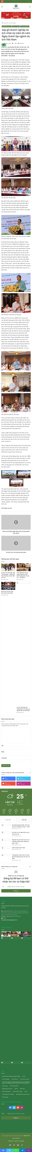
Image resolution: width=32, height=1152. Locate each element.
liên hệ (16, 1088)
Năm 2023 (22, 1088)
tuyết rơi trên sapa (6, 1091)
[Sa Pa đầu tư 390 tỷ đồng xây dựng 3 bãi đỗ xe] (26, 1064)
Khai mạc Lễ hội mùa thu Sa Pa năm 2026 (7, 592)
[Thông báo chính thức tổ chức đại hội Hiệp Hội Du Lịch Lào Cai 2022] (6, 857)
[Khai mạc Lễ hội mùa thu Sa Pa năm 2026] (8, 586)
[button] (3, 44)
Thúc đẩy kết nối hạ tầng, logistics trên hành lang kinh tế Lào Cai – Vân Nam (23, 575)
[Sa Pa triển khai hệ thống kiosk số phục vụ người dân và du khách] (24, 644)
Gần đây (24, 820)
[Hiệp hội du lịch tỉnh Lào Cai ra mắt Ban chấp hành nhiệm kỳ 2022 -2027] (6, 842)
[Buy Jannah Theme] (16, 15)
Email (2, 751)
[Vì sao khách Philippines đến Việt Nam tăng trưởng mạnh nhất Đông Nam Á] (6, 1064)
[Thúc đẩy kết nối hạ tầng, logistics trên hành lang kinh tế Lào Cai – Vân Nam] (24, 567)
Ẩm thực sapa (5, 1097)
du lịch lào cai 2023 (24, 1079)
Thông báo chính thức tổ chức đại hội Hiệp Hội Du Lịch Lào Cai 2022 (21, 856)
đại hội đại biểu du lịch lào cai (23, 1094)
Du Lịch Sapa (12, 23)
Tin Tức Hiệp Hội (25, 26)
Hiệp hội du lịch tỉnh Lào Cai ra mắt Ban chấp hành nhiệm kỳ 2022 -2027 (21, 841)
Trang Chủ (5, 23)
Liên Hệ (17, 1141)
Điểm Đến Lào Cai (7, 26)
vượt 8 (25, 1091)
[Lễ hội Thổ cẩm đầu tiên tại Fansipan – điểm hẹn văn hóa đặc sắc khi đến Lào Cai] (8, 567)
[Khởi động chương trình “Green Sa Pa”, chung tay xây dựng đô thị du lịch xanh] (16, 940)
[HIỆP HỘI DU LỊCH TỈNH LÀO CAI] (16, 6)
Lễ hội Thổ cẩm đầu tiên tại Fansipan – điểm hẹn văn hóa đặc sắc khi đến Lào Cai (8, 575)
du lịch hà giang (5, 1079)
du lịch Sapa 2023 (14, 1085)
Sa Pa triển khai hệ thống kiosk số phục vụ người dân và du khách (23, 709)
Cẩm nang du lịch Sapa (18, 847)
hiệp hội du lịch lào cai (7, 1088)
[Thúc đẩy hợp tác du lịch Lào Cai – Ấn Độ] (16, 1064)
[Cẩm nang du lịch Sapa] (6, 850)
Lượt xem (8, 820)
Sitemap (22, 1141)
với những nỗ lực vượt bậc (8, 1094)
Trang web (4, 758)
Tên (2, 745)
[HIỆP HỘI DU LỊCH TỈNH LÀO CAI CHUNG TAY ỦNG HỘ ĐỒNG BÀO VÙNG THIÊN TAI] (26, 940)
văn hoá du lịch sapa (17, 1091)
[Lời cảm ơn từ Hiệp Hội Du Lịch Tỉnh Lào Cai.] (6, 835)
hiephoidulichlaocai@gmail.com (9, 920)
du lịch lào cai (15, 1079)
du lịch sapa (5, 1085)
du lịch (23, 1076)
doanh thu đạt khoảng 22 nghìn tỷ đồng (11, 1076)
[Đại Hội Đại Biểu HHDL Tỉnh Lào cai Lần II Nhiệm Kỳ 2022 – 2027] (6, 827)
